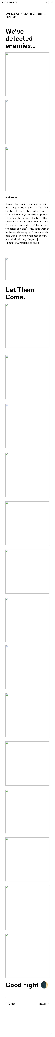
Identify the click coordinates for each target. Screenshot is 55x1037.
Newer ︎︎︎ (44, 1004)
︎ (51, 2)
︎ (47, 2)
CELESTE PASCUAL (10, 2)
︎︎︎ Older (10, 1004)
